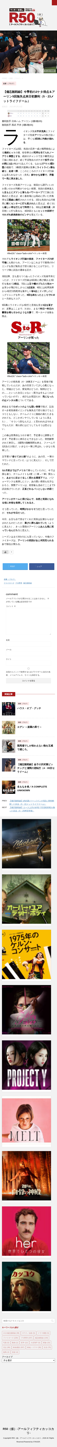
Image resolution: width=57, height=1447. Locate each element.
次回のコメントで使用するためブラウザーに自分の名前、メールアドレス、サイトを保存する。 (28, 673)
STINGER (36, 1442)
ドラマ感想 (43, 1333)
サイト (9, 659)
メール (9, 650)
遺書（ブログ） (10, 579)
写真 (6, 1343)
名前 (8, 640)
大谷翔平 (35, 1343)
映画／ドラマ (34, 1347)
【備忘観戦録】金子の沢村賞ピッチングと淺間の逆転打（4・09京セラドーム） (36, 768)
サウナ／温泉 (28, 1333)
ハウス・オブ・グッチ (29, 708)
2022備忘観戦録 (11, 1333)
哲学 (24, 1343)
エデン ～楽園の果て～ (29, 727)
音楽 (15, 1352)
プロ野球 (18, 583)
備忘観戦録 (27, 583)
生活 (47, 1347)
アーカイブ (7, 1357)
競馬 (6, 1352)
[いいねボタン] (5, 552)
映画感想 (18, 1347)
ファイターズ (9, 583)
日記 (6, 1347)
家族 (46, 1343)
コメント (11, 606)
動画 (15, 1343)
